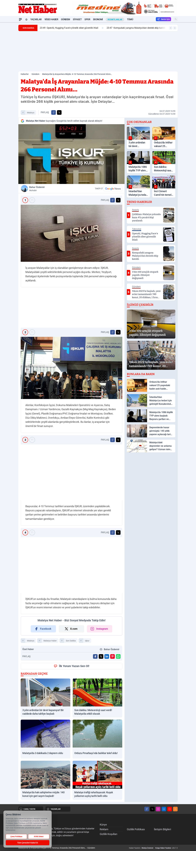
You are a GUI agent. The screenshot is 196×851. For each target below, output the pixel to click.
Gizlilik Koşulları (108, 834)
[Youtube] (169, 809)
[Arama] (176, 19)
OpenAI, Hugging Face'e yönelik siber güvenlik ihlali (35, 28)
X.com (73, 628)
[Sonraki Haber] (174, 28)
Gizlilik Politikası (136, 829)
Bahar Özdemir (37, 189)
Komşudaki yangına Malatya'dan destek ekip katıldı (102, 28)
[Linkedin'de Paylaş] (106, 656)
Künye (103, 824)
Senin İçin (165, 19)
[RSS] (175, 809)
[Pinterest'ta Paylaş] (112, 656)
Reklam (104, 829)
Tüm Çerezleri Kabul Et (27, 843)
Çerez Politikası (16, 837)
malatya (30, 112)
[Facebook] (146, 809)
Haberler (25, 74)
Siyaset (77, 19)
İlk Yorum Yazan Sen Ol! (74, 666)
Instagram (102, 628)
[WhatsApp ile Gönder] (118, 656)
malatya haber (50, 641)
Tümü (130, 19)
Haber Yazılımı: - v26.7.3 (153, 848)
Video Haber (51, 19)
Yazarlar (36, 19)
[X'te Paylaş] (59, 112)
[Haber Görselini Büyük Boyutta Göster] (71, 154)
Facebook (45, 628)
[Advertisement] (98, 51)
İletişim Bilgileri (162, 829)
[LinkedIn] (164, 809)
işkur (87, 641)
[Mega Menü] (20, 19)
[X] (152, 809)
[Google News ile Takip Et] (113, 188)
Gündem (65, 19)
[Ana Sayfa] (26, 19)
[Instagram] (158, 809)
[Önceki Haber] (170, 28)
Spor (87, 19)
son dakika (71, 641)
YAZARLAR (56, 809)
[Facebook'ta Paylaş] (53, 112)
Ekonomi (98, 19)
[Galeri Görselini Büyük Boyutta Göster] (71, 233)
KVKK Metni (38, 837)
